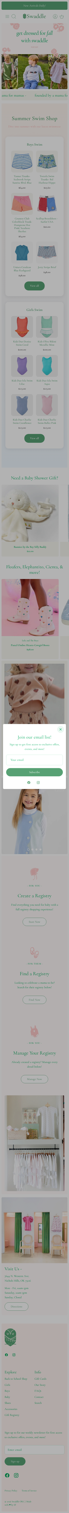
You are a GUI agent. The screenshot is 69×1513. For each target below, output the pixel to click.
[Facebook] (29, 782)
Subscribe (34, 772)
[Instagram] (38, 782)
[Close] (60, 729)
